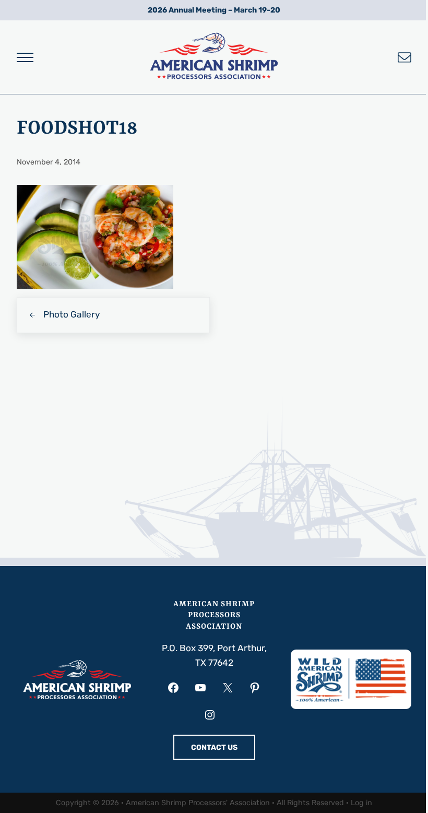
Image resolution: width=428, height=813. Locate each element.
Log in (361, 802)
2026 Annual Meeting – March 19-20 (214, 10)
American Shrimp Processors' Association (198, 802)
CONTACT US (214, 747)
